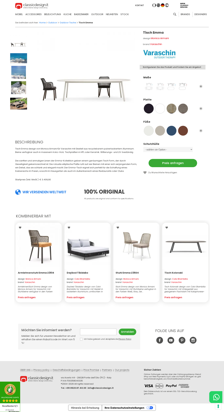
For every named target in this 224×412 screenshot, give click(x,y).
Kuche (67, 14)
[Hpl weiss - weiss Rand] (160, 108)
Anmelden (127, 332)
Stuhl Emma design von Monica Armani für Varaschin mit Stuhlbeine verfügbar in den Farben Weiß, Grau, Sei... (136, 289)
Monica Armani (160, 38)
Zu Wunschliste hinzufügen (162, 172)
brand (26, 282)
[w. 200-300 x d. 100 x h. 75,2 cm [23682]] (160, 86)
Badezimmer (81, 14)
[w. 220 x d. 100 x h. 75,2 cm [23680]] (183, 86)
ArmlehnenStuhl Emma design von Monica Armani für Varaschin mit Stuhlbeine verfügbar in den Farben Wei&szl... (35, 289)
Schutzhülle (151, 144)
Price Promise (91, 370)
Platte (147, 99)
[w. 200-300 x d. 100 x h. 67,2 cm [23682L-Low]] (148, 86)
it (154, 5)
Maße (147, 77)
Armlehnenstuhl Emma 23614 (36, 272)
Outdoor (97, 14)
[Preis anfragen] (39, 246)
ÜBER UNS (25, 370)
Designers (200, 14)
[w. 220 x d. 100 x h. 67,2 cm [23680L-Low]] (171, 86)
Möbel (19, 14)
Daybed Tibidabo (77, 272)
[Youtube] (170, 343)
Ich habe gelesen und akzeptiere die (107, 339)
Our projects (122, 370)
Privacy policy (41, 370)
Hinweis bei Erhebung (85, 407)
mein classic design (184, 5)
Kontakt (139, 5)
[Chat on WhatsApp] (215, 397)
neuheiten (112, 14)
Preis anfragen (173, 163)
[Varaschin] (159, 54)
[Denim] (171, 131)
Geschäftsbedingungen (66, 370)
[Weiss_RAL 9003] (148, 131)
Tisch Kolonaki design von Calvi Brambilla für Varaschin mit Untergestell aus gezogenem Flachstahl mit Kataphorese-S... (184, 289)
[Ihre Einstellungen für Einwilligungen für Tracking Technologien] (218, 406)
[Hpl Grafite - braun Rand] (183, 108)
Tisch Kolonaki (173, 272)
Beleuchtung (52, 14)
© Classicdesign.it (40, 379)
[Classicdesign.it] (31, 6)
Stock (125, 14)
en (158, 5)
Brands (185, 14)
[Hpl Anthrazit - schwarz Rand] (148, 108)
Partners (107, 370)
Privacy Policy (125, 339)
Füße (146, 121)
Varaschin (156, 44)
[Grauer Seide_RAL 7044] (160, 131)
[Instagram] (193, 343)
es (167, 5)
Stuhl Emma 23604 (127, 272)
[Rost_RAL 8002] (183, 131)
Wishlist (21, 227)
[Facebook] (159, 343)
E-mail (99, 332)
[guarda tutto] (201, 86)
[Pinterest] (182, 343)
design (29, 279)
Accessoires (33, 14)
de (162, 5)
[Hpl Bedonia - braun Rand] (171, 108)
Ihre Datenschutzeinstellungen (124, 407)
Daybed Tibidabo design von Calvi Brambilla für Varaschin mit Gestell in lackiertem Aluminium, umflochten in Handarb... (85, 289)
